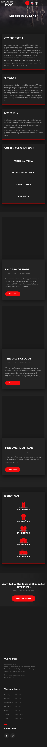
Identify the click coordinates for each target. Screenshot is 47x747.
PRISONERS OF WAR (19, 447)
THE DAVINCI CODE (18, 358)
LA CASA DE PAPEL (18, 269)
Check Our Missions (23, 19)
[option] (23, 14)
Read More (13, 294)
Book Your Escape (23, 598)
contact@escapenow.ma (17, 675)
